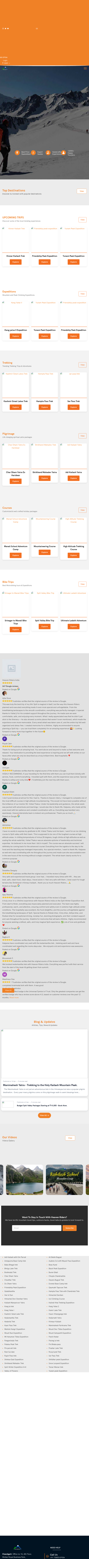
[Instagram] (3, 28)
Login (5, 60)
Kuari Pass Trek (10, 1325)
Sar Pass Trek (54, 1356)
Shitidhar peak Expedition (59, 1359)
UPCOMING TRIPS (13, 217)
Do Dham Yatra (10, 1284)
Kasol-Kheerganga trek (58, 1314)
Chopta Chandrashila (57, 1276)
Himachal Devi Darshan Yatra (15, 1299)
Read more (14, 997)
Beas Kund (53, 1265)
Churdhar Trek (10, 1280)
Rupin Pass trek (10, 1356)
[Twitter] (5, 28)
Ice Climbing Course (57, 1299)
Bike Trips (8, 582)
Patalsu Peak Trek (11, 1344)
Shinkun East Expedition (13, 1359)
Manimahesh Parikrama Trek (60, 1325)
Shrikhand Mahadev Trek (14, 1363)
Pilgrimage (8, 433)
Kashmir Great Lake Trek (14, 1314)
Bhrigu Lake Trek (10, 1268)
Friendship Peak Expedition (15, 1287)
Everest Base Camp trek (58, 1284)
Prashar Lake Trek (56, 1348)
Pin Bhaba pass (55, 1344)
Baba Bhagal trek (11, 1265)
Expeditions (9, 291)
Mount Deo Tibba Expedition (60, 1329)
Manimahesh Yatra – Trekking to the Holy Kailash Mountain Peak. (40, 1085)
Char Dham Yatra (11, 1276)
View (83, 219)
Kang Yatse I (9, 1310)
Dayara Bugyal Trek (56, 1280)
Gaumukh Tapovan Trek (58, 1287)
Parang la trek (54, 1340)
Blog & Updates (44, 1021)
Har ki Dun (8, 1295)
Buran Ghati (53, 1272)
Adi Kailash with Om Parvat (15, 1257)
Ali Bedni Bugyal (55, 1257)
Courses (7, 508)
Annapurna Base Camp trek (15, 1261)
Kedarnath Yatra (55, 1318)
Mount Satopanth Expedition (60, 1333)
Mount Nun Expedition (13, 1333)
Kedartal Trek (9, 1321)
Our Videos (9, 1137)
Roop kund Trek (55, 1352)
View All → (44, 1115)
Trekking (7, 362)
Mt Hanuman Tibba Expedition (16, 1337)
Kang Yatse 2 (54, 1306)
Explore (16, 262)
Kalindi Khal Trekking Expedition (61, 1303)
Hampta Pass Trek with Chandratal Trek (64, 1291)
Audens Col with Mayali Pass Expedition (64, 1261)
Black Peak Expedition (57, 1268)
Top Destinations (13, 190)
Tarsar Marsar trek (56, 1367)
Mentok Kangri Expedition (14, 1329)
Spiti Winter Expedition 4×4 (15, 1367)
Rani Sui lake (9, 1352)
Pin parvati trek (10, 1348)
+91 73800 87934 (57, 1557)
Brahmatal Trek (10, 1272)
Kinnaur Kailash (55, 1321)
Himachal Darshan (56, 1295)
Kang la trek (9, 1306)
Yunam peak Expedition (58, 1371)
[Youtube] (8, 28)
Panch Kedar (54, 1337)
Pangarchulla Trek (11, 1340)
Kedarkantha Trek (11, 1318)
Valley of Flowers (11, 1371)
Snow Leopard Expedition (59, 1363)
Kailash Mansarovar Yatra (14, 1303)
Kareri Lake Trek (55, 1310)
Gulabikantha (9, 1291)
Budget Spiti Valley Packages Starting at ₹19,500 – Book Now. (42, 1105)
